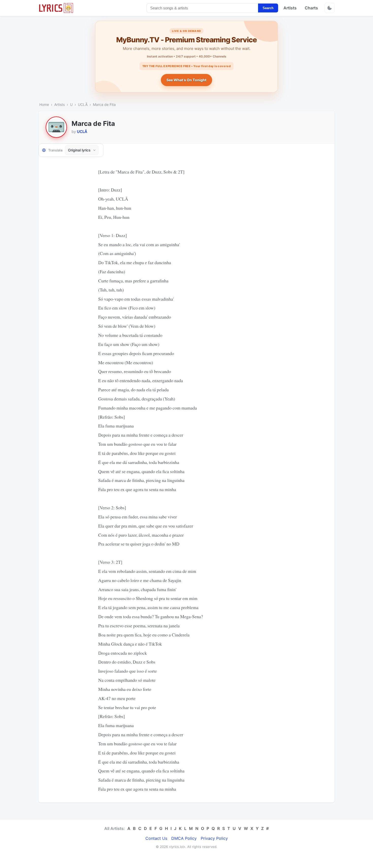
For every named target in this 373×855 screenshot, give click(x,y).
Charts (311, 7)
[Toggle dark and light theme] (330, 8)
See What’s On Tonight (186, 80)
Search (268, 8)
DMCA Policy (184, 838)
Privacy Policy (214, 838)
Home (44, 104)
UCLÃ (83, 104)
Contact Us (156, 838)
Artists (290, 7)
